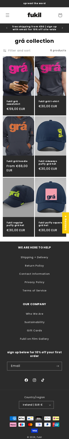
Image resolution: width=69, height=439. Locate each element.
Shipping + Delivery (34, 257)
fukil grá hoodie (17, 161)
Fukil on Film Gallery (34, 339)
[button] (7, 15)
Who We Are (34, 314)
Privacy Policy (35, 282)
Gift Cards (34, 330)
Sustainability (34, 322)
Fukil (39, 437)
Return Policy (34, 265)
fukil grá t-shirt (49, 101)
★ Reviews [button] (66, 223)
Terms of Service (34, 290)
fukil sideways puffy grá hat (48, 162)
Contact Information (34, 274)
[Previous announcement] (7, 28)
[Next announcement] (62, 28)
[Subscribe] (58, 366)
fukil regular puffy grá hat (15, 224)
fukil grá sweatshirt (13, 102)
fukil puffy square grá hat (50, 224)
